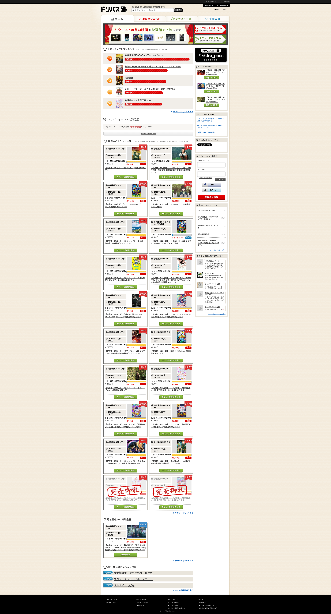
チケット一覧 (181, 19)
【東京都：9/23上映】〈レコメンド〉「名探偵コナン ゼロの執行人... (215, 86)
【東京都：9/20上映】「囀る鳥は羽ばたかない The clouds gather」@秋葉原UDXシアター (124, 315)
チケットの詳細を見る (125, 177)
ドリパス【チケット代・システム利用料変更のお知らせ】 (210, 120)
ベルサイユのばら (124, 585)
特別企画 (213, 19)
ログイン (210, 5)
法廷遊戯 (129, 78)
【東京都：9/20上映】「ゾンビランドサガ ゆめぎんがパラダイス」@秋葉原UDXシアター (171, 315)
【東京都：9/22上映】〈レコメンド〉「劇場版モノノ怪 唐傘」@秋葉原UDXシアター (170, 425)
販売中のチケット (144, 602)
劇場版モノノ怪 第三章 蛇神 (138, 100)
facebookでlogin (211, 185)
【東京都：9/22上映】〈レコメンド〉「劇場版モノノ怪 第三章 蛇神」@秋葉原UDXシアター (170, 389)
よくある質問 (225, 1)
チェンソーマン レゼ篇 (212, 284)
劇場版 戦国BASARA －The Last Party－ (144, 55)
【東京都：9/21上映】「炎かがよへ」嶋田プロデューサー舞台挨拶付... (215, 72)
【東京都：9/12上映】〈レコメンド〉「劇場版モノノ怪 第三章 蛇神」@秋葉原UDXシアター (125, 499)
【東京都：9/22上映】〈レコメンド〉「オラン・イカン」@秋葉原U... (215, 99)
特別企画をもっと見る (184, 560)
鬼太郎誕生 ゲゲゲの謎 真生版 (133, 572)
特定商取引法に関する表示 (208, 608)
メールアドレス (203, 160)
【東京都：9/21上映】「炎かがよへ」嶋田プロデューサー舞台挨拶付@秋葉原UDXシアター (125, 352)
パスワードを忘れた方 (205, 178)
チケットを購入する (210, 39)
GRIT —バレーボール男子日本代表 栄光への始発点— (151, 89)
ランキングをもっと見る (183, 112)
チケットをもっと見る (184, 513)
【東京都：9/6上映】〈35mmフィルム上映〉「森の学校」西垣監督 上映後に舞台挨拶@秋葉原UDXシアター (171, 170)
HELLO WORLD (203, 234)
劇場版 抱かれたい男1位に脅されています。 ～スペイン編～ (153, 66)
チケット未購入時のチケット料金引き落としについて (210, 127)
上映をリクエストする (210, 29)
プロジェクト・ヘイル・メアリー (133, 579)
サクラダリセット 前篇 (206, 210)
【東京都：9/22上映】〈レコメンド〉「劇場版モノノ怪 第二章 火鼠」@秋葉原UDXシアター (125, 425)
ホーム (117, 19)
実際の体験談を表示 (148, 134)
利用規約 (203, 602)
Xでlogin (211, 190)
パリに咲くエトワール (212, 261)
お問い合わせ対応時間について (209, 132)
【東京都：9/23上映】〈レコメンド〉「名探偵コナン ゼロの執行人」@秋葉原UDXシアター (125, 462)
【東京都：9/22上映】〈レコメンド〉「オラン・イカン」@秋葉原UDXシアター (125, 389)
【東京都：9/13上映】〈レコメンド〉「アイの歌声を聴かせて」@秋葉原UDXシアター (125, 279)
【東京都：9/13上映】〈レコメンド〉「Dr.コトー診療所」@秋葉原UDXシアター (125, 242)
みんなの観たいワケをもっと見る (216, 314)
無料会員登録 (223, 5)
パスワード (201, 170)
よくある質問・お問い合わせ (178, 608)
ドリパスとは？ (212, 1)
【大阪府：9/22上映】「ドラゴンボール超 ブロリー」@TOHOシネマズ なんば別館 (171, 242)
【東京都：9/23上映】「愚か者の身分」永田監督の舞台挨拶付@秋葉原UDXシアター (170, 462)
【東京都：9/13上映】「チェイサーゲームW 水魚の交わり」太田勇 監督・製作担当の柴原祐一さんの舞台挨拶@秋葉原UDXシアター (171, 280)
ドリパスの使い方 (175, 605)
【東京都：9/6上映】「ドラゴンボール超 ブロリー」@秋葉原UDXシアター (124, 205)
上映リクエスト (149, 19)
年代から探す (111, 602)
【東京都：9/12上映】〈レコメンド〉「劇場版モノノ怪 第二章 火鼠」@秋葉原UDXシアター (170, 499)
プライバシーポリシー (207, 605)
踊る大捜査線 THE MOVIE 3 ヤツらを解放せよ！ (209, 218)
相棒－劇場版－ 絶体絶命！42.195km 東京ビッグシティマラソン (208, 243)
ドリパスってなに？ (223, 9)
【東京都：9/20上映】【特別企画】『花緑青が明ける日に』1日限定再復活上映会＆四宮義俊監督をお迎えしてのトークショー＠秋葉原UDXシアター (125, 547)
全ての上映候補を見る (184, 590)
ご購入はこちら (211, 77)
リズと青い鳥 (209, 273)
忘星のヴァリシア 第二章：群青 (208, 227)
